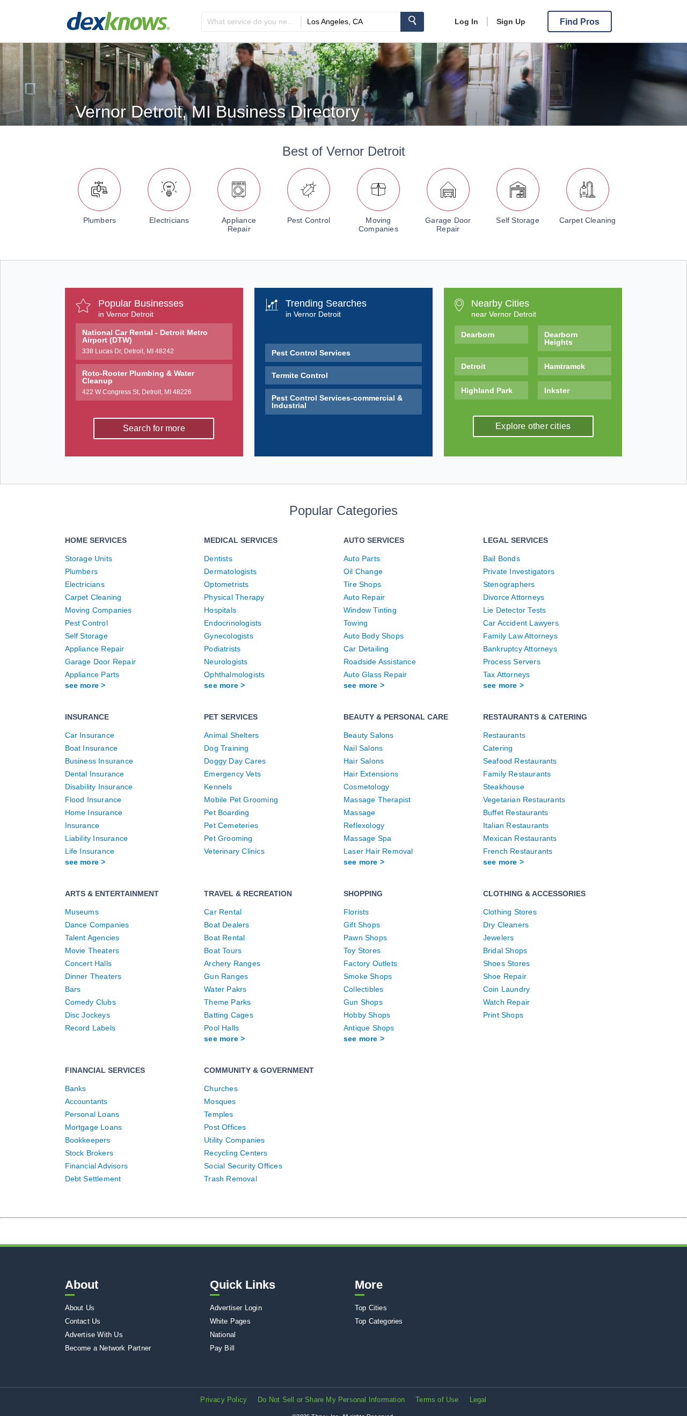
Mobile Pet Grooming (241, 799)
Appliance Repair (239, 224)
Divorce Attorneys (513, 597)
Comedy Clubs (90, 1002)
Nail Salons (363, 748)
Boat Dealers (226, 924)
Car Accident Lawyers (521, 623)
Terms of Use (436, 1400)
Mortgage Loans (93, 1127)
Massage (359, 812)
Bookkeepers (88, 1140)
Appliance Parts (92, 674)
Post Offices (225, 1127)
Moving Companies (378, 224)
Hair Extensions (371, 773)
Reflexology (364, 825)
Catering (498, 748)
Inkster (556, 390)
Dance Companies (97, 924)
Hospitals (220, 610)
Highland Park (487, 390)
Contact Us (83, 1321)
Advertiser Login (236, 1308)
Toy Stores (362, 950)
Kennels (218, 786)
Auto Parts (362, 558)
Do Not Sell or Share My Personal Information (331, 1400)
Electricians (169, 220)
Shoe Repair (505, 976)
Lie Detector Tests (514, 610)
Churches (221, 1088)
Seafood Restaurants (520, 761)
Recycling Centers (235, 1153)
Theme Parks (227, 1002)
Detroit (473, 366)
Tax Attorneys (506, 674)
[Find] (412, 22)
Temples (218, 1114)
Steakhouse (503, 786)
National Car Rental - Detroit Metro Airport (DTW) (145, 341)
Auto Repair (364, 597)
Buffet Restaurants (516, 812)
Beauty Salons (369, 735)
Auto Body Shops (374, 635)
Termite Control (300, 375)
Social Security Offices (243, 1165)
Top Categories (379, 1321)
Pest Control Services (311, 352)
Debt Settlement (93, 1178)
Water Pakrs (225, 989)
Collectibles (363, 989)
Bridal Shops (505, 950)
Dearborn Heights (561, 338)
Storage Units (89, 558)
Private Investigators (518, 571)
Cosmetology (366, 786)
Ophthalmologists (234, 674)
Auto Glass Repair (375, 674)
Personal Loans (92, 1114)
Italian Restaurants (516, 825)
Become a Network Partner (108, 1348)
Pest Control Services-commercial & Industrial (337, 402)
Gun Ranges (226, 976)
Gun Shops (363, 1002)
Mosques (220, 1101)
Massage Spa (367, 838)
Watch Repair (506, 1002)
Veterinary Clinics (234, 851)
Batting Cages (228, 1015)
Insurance (82, 825)
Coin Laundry (506, 989)
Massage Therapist (377, 799)
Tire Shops (362, 584)
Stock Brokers (89, 1153)
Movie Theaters (92, 950)
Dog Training (226, 748)
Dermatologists (230, 571)
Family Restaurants (517, 773)
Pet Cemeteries (231, 825)
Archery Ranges (232, 963)
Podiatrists (222, 648)
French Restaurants (518, 851)
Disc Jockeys (87, 1015)
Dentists (218, 558)
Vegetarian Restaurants (524, 799)
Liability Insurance (96, 838)
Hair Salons (364, 761)
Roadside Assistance (380, 661)
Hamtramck (564, 366)
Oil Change (363, 571)
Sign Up (510, 21)
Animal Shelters (231, 735)
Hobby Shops (367, 1015)
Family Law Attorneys (520, 635)
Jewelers (498, 937)
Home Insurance (94, 812)
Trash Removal (230, 1178)
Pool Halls (221, 1027)
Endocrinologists (232, 623)
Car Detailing (366, 648)
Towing (356, 623)
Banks (75, 1088)
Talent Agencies (92, 937)
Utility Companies (234, 1140)
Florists (356, 911)
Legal (478, 1400)
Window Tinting (370, 610)
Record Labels (90, 1027)
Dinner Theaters (93, 976)
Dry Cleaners (506, 924)
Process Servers (511, 661)
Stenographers (509, 584)
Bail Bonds (501, 558)
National (223, 1335)
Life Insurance (90, 851)
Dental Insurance (95, 773)
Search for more (154, 428)
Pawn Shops (365, 937)
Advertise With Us (94, 1335)
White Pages (230, 1321)
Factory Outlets (370, 963)
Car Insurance (90, 735)
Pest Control (308, 220)
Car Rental (223, 911)
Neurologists (225, 661)
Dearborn (478, 334)
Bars (73, 989)
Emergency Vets (232, 773)
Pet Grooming (228, 838)
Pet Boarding (226, 812)
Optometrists (226, 584)
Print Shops (503, 1015)
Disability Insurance (99, 786)
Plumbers (99, 220)
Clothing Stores (510, 911)
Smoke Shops (368, 976)
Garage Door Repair (448, 224)
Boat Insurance (91, 748)
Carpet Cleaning (587, 220)
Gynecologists (228, 635)
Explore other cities (533, 426)
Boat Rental (224, 937)
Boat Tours (223, 950)
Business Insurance (99, 761)
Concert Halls (88, 963)
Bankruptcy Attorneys (520, 648)
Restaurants (504, 735)
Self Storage (517, 220)
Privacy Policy (223, 1400)
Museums (82, 911)
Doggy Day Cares (235, 761)
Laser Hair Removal (378, 851)
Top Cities (371, 1308)
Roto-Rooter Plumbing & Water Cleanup (138, 382)
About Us (80, 1308)
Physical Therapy (234, 597)
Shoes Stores (506, 963)
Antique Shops (369, 1027)
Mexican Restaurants (520, 838)
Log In (466, 21)
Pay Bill (222, 1348)
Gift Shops (362, 924)
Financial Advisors (96, 1165)
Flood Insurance (93, 799)
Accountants (86, 1101)
